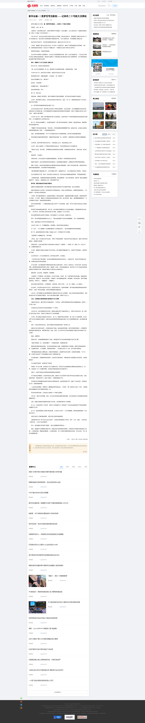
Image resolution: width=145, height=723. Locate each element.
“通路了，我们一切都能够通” (58, 576)
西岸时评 (65, 5)
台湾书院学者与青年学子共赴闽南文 (103, 151)
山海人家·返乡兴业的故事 (100, 189)
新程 (77, 439)
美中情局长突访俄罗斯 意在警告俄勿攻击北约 (44, 555)
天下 (37, 10)
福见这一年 (96, 180)
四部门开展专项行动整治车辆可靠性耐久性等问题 (45, 472)
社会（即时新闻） (43, 10)
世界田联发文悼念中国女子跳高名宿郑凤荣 (43, 618)
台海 (76, 5)
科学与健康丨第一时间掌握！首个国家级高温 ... (105, 91)
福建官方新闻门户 (31, 1)
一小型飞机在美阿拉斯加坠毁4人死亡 (41, 680)
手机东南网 (111, 74)
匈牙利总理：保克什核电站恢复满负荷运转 (43, 524)
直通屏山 (52, 5)
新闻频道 (46, 5)
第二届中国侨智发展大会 (99, 187)
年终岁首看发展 (97, 178)
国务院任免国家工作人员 (99, 22)
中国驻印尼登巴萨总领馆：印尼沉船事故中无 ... (105, 85)
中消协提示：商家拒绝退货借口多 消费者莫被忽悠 (45, 592)
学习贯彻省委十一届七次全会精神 (102, 192)
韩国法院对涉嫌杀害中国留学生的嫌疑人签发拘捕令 (46, 565)
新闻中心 (113, 79)
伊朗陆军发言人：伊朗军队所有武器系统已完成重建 (46, 534)
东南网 (29, 10)
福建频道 (59, 5)
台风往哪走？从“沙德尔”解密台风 (102, 144)
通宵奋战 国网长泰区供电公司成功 (103, 154)
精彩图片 (113, 98)
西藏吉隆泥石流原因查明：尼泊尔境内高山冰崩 (44, 482)
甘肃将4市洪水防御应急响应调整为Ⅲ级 (103, 27)
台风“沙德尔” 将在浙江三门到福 (102, 157)
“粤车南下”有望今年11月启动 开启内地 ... (103, 82)
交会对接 (80, 439)
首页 (41, 5)
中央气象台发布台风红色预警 (38, 492)
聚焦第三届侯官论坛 (98, 185)
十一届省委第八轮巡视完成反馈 (102, 147)
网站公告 (79, 704)
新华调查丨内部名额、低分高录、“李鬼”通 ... (104, 89)
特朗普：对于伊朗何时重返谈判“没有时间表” (44, 513)
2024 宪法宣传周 (98, 194)
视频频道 (113, 33)
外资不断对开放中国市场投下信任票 (41, 649)
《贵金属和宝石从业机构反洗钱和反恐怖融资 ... (105, 87)
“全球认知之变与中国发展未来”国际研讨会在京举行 (46, 670)
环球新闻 (31, 518)
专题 (83, 5)
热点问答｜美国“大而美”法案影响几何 (103, 25)
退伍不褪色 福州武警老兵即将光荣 (103, 138)
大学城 (71, 5)
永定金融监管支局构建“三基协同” (102, 141)
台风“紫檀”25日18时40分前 (101, 160)
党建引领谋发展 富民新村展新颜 (101, 18)
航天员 (73, 439)
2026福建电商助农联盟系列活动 (102, 167)
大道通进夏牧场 (110, 118)
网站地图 (74, 704)
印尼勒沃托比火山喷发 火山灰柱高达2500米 (43, 544)
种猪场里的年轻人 (107, 51)
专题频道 (113, 174)
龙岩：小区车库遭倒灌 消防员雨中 (103, 163)
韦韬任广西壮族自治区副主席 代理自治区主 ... (104, 20)
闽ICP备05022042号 (60, 705)
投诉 (86, 451)
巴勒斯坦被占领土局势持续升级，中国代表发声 (44, 660)
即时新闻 (31, 476)
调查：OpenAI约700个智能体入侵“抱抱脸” (43, 628)
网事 (80, 5)
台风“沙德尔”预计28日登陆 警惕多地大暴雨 (43, 639)
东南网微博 (98, 74)
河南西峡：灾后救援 (110, 127)
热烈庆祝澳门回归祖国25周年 (101, 183)
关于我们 (66, 704)
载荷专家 (85, 439)
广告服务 (70, 704)
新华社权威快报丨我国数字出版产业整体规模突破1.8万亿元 (48, 503)
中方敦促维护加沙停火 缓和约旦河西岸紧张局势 (64, 602)
